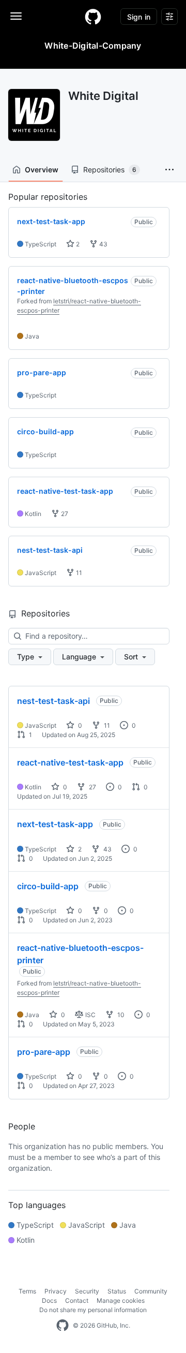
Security (87, 1291)
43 (102, 244)
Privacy (55, 1291)
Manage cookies (121, 1300)
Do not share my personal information (93, 1310)
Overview (41, 169)
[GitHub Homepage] (62, 1325)
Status (116, 1291)
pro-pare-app (43, 1052)
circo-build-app (48, 886)
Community (150, 1291)
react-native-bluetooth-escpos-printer (80, 954)
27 (63, 514)
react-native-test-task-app (70, 762)
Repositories (109, 169)
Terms (27, 1291)
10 (120, 1015)
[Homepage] (93, 16)
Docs (49, 1300)
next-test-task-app (55, 824)
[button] (169, 170)
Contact (76, 1300)
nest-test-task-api (53, 701)
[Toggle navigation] (16, 16)
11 (78, 573)
